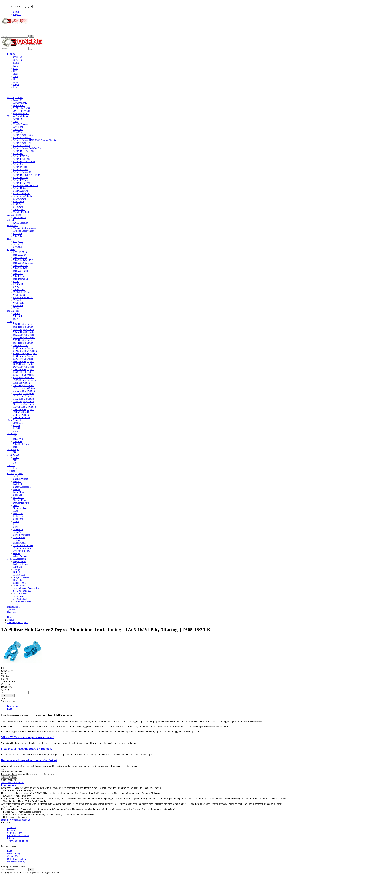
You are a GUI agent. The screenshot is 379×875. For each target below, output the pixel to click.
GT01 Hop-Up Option (23, 409)
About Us (11, 827)
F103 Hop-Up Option (23, 348)
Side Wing (18, 540)
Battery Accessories (22, 486)
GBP (15, 76)
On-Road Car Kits (21, 111)
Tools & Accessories (16, 558)
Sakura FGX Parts (21, 183)
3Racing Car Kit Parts (17, 116)
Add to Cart (7, 695)
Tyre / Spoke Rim (21, 550)
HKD (15, 79)
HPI (9, 239)
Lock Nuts (18, 518)
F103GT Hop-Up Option (25, 351)
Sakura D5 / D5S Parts (23, 151)
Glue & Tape (19, 574)
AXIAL (11, 220)
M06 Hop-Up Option (23, 324)
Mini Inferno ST (20, 279)
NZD (15, 74)
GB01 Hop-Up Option (23, 404)
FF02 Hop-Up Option (23, 377)
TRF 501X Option (21, 417)
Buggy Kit (18, 100)
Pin (14, 524)
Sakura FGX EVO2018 (24, 161)
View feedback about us (12, 782)
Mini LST (17, 441)
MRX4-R (17, 316)
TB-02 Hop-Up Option (24, 391)
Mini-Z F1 (18, 273)
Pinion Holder (19, 582)
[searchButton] (30, 49)
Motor (16, 521)
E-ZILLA (17, 233)
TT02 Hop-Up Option (23, 399)
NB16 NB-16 (19, 217)
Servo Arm (18, 529)
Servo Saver (18, 532)
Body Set (17, 494)
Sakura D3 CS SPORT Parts (26, 175)
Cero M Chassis (20, 124)
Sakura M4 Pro (20, 167)
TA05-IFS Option (21, 383)
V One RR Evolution (23, 297)
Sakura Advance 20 (22, 172)
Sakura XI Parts (20, 191)
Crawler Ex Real (21, 212)
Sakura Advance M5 (22, 143)
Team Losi (12, 433)
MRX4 (16, 313)
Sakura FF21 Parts (21, 159)
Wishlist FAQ (13, 853)
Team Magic (13, 449)
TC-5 (15, 431)
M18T (16, 457)
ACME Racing (14, 215)
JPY (15, 71)
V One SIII (18, 303)
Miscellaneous (13, 606)
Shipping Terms (14, 833)
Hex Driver (18, 580)
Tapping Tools (20, 598)
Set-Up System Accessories (26, 588)
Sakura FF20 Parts (21, 156)
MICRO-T (18, 439)
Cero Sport (18, 129)
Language (11, 54)
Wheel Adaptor (20, 556)
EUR (15, 68)
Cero (15, 121)
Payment (11, 830)
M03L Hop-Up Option (23, 335)
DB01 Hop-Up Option (23, 367)
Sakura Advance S (21, 145)
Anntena (17, 476)
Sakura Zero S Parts (22, 196)
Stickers (16, 604)
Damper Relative (21, 502)
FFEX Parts (18, 201)
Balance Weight (20, 478)
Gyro (15, 510)
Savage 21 (18, 241)
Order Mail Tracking (16, 859)
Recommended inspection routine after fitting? (29, 760)
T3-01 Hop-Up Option (23, 401)
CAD (15, 82)
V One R (17, 300)
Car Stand (17, 566)
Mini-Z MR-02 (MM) (23, 263)
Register (17, 14)
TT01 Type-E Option (23, 396)
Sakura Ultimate (20, 188)
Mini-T (16, 446)
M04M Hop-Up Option (24, 332)
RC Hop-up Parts (15, 473)
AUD (15, 66)
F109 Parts (18, 204)
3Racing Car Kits (15, 97)
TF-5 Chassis (19, 289)
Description (12, 706)
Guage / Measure (21, 577)
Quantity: (5, 689)
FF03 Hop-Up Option (23, 375)
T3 (14, 462)
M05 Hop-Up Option (23, 327)
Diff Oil (16, 572)
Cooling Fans (19, 500)
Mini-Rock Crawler (22, 444)
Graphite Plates (20, 508)
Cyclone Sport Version (23, 231)
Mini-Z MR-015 (20, 265)
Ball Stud (17, 484)
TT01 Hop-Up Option (23, 393)
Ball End (17, 481)
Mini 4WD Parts (20, 345)
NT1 (15, 460)
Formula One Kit (21, 113)
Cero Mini (18, 127)
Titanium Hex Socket (23, 545)
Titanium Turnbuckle (23, 548)
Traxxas (11, 465)
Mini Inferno (19, 276)
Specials (11, 609)
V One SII (18, 305)
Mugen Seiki (13, 311)
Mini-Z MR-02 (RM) (23, 260)
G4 (14, 452)
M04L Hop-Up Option (23, 329)
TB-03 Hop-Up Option (24, 388)
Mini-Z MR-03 (20, 257)
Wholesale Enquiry (16, 861)
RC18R (16, 425)
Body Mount (19, 492)
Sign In (5, 777)
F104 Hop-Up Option (23, 356)
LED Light (18, 516)
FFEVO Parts (19, 199)
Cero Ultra (18, 132)
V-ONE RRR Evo (21, 292)
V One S (17, 308)
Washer (16, 553)
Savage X (17, 247)
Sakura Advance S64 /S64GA (27, 148)
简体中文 (18, 60)
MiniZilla (17, 236)
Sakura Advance (20, 169)
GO (31, 36)
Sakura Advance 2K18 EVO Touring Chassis (34, 140)
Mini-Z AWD (19, 255)
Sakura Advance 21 (22, 137)
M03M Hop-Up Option (24, 337)
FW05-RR (18, 284)
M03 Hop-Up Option (23, 340)
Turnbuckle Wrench (22, 601)
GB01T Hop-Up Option (24, 407)
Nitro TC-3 (18, 423)
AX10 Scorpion (20, 223)
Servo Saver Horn (21, 534)
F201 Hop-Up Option (23, 359)
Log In (16, 12)
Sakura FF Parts (20, 180)
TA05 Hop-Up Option (23, 385)
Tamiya (10, 321)
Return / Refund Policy (18, 835)
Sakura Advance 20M (23, 135)
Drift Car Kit (19, 105)
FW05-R (17, 287)
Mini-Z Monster (20, 271)
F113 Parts (18, 207)
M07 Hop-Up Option (23, 343)
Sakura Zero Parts (21, 193)
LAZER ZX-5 (20, 252)
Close (13, 777)
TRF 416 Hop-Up (21, 412)
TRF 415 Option (21, 415)
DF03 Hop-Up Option (23, 364)
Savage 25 (18, 244)
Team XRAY (13, 454)
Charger (17, 569)
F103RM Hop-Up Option (25, 353)
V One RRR (19, 295)
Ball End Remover (21, 564)
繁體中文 (18, 56)
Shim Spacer (19, 537)
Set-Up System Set (22, 590)
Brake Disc (18, 497)
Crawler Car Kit (20, 103)
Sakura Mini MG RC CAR (25, 185)
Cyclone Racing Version (24, 228)
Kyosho (11, 249)
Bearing (16, 489)
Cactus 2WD (19, 209)
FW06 (16, 281)
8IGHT (16, 436)
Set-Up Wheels (20, 593)
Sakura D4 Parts (20, 177)
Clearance (11, 612)
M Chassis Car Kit (21, 108)
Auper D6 (18, 119)
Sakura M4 (18, 164)
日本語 (16, 63)
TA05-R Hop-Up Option (24, 380)
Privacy (10, 838)
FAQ (9, 709)
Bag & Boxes (19, 561)
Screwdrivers (19, 585)
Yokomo (11, 470)
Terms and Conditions (17, 841)
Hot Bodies (12, 225)
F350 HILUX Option (23, 372)
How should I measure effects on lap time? (26, 748)
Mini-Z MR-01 (20, 268)
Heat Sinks (18, 513)
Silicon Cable (19, 542)
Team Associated (15, 420)
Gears (16, 505)
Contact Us (12, 856)
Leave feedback (8, 785)
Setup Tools (18, 596)
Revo (15, 468)
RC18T (16, 428)
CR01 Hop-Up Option (23, 369)
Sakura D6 (18, 153)
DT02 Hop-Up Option (23, 361)
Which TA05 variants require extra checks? (27, 737)
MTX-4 (16, 319)
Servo (16, 526)
